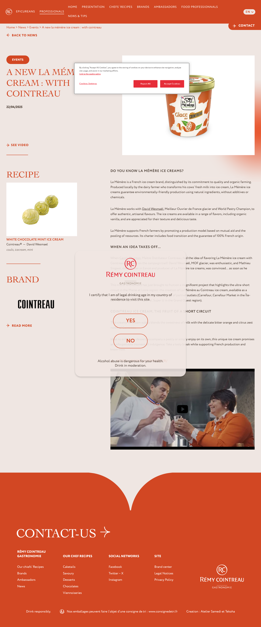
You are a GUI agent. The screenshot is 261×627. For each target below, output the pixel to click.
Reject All (146, 83)
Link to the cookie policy (90, 74)
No (130, 341)
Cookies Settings (88, 83)
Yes (130, 321)
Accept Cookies (172, 83)
